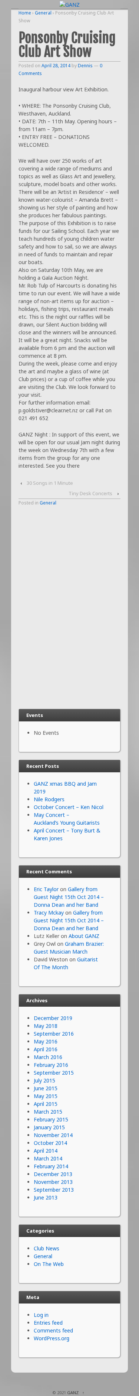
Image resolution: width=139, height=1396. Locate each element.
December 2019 (53, 1018)
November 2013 (53, 1181)
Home (25, 13)
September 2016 (54, 1033)
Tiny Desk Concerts (90, 493)
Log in (41, 1314)
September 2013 (54, 1189)
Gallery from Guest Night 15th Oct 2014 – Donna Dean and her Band (69, 897)
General (43, 13)
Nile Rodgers (49, 799)
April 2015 (45, 1103)
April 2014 (45, 1150)
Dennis (85, 65)
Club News (46, 1248)
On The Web (49, 1263)
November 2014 (53, 1135)
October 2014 (50, 1142)
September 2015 (54, 1072)
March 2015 (48, 1111)
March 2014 (48, 1158)
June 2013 (45, 1197)
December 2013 (53, 1174)
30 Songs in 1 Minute (50, 483)
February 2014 (51, 1166)
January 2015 (49, 1127)
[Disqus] (69, 606)
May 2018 (45, 1025)
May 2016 (45, 1041)
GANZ (73, 1392)
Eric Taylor (46, 889)
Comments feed (53, 1330)
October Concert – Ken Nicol (68, 807)
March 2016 (48, 1057)
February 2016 (51, 1064)
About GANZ (84, 935)
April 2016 (45, 1049)
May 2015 (45, 1096)
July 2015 (44, 1080)
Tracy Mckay (49, 912)
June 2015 (45, 1088)
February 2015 (51, 1119)
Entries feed (48, 1322)
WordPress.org (51, 1338)
